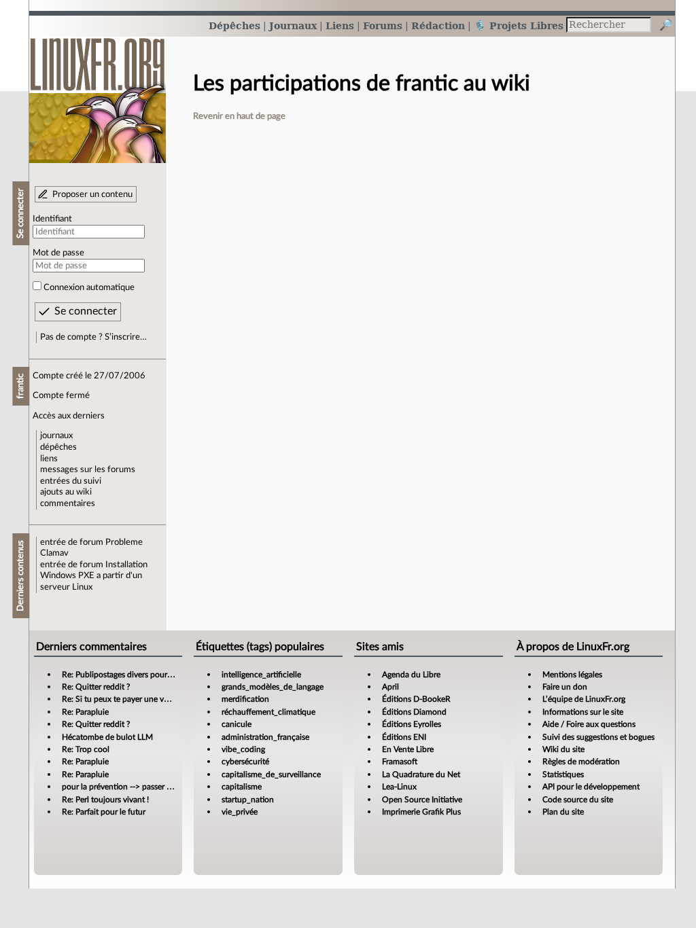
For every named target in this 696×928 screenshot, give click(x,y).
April (390, 687)
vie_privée (240, 812)
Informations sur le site (582, 712)
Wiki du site (563, 749)
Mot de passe (58, 253)
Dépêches (234, 25)
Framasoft (399, 761)
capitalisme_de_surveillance (271, 774)
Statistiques (563, 774)
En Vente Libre (408, 749)
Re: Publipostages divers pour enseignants (136, 675)
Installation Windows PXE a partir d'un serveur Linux (93, 575)
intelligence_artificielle (261, 675)
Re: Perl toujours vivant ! (105, 800)
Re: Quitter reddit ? (96, 687)
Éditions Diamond (414, 712)
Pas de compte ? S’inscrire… (93, 337)
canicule (236, 724)
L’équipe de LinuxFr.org (583, 699)
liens (49, 458)
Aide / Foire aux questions (589, 724)
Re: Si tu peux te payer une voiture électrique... (145, 699)
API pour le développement (591, 787)
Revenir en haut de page (239, 116)
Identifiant (52, 219)
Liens (340, 25)
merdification (245, 699)
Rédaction (438, 25)
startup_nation (248, 800)
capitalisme (242, 787)
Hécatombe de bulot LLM (107, 737)
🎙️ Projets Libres (518, 25)
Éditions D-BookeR (416, 699)
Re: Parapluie (85, 712)
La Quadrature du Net (421, 774)
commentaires (67, 503)
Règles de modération (581, 761)
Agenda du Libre (411, 675)
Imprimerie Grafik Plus (421, 812)
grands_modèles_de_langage (273, 687)
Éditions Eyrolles (411, 724)
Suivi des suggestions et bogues (598, 737)
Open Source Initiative (422, 800)
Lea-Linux (399, 787)
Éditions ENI (404, 737)
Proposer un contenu (92, 194)
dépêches (58, 447)
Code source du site (577, 800)
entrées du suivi (70, 481)
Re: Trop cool (85, 749)
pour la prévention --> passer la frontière (133, 787)
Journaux (293, 25)
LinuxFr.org (97, 93)
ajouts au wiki (66, 492)
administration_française (265, 737)
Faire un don (564, 687)
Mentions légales (572, 675)
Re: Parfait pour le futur (103, 812)
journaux (56, 435)
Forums (382, 25)
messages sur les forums (87, 469)
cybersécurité (245, 761)
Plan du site (563, 812)
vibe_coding (243, 749)
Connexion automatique (89, 287)
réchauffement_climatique (268, 712)
